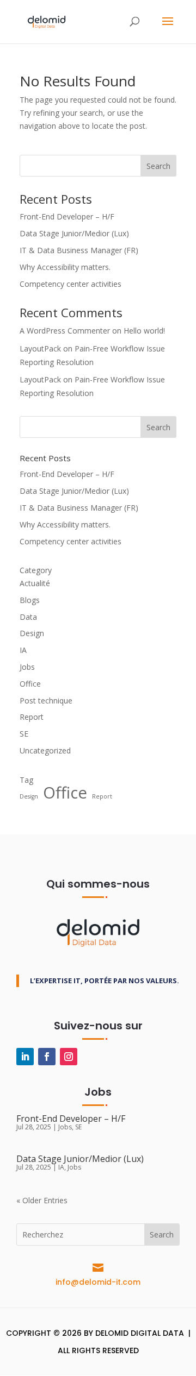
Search (158, 166)
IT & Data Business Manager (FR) (79, 250)
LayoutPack (40, 348)
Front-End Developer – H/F (67, 216)
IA (23, 650)
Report (32, 717)
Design (32, 633)
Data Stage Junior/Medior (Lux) (74, 233)
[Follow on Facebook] (47, 1056)
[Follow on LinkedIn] (25, 1056)
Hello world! (144, 330)
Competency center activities (70, 284)
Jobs (27, 667)
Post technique (46, 700)
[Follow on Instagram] (68, 1056)
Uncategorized (45, 750)
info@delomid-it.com (98, 1282)
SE (24, 733)
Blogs (30, 600)
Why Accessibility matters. (65, 267)
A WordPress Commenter (65, 330)
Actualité (35, 583)
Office (30, 683)
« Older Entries (42, 1200)
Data (28, 617)
